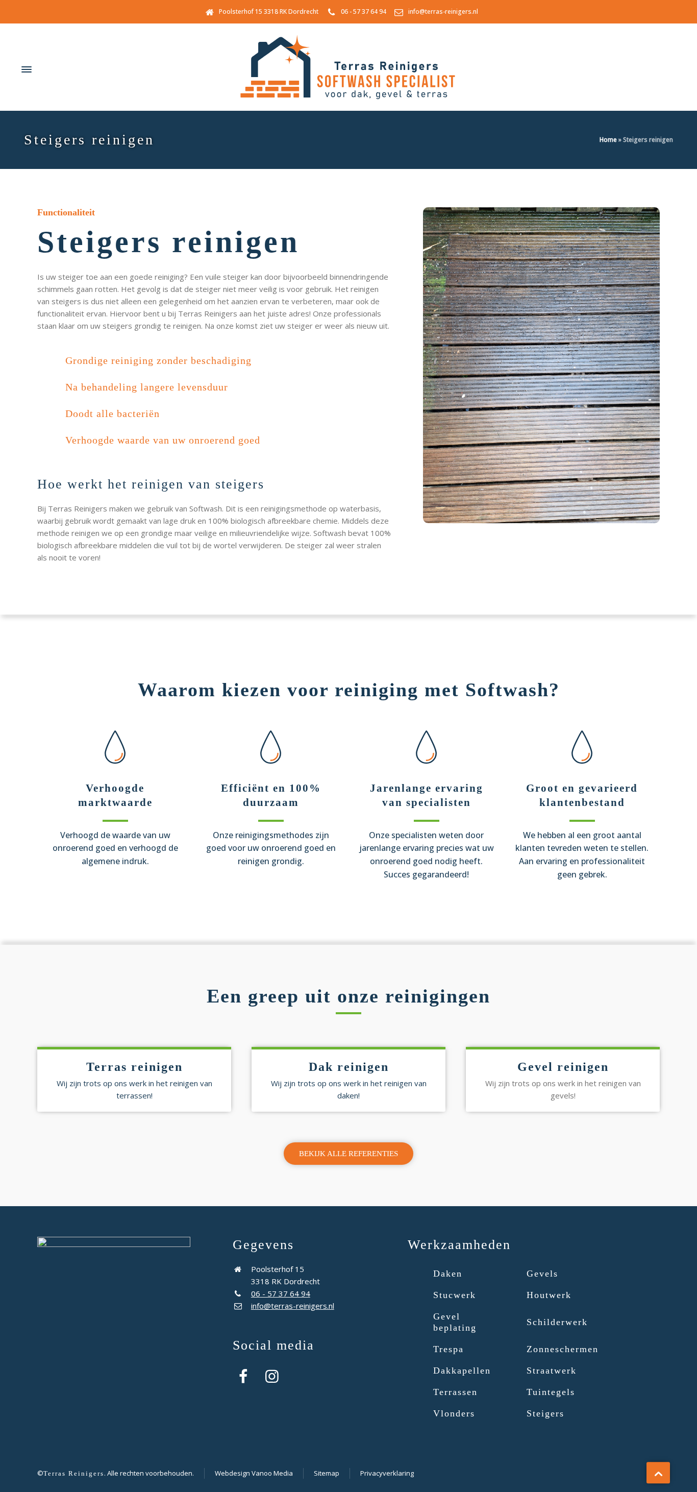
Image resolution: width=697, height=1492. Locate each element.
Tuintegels (551, 1392)
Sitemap (326, 1473)
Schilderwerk (557, 1322)
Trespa (448, 1349)
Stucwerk (454, 1295)
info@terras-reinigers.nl (443, 11)
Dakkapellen (462, 1370)
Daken (447, 1273)
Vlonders (454, 1413)
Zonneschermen (563, 1349)
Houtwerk (549, 1295)
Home (608, 139)
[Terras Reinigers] (348, 69)
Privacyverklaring (387, 1473)
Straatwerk (552, 1370)
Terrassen (455, 1392)
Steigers (545, 1413)
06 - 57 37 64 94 (363, 11)
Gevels (542, 1273)
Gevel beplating (455, 1322)
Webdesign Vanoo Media (254, 1473)
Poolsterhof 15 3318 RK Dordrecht (268, 11)
